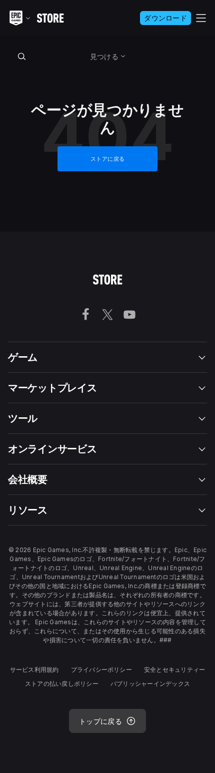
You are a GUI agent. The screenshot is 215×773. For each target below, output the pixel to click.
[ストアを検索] (22, 56)
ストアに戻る (107, 158)
